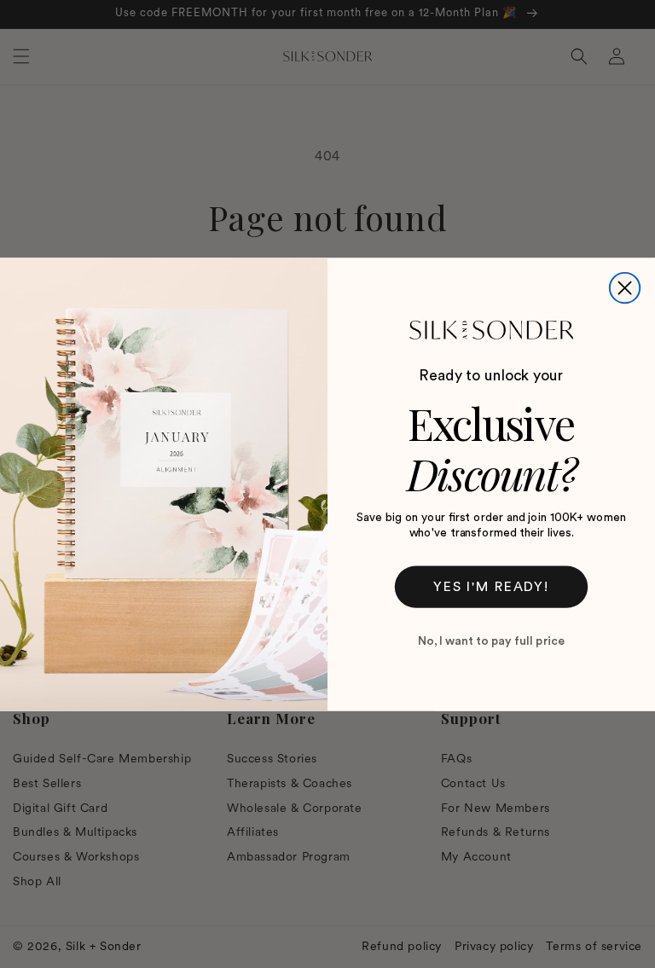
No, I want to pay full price (491, 641)
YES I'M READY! (491, 587)
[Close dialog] (625, 287)
